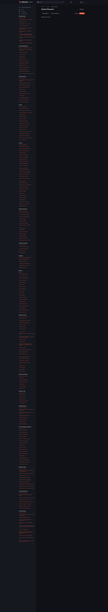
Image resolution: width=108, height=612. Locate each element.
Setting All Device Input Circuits (24, 148)
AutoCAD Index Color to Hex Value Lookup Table (26, 334)
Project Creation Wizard (23, 430)
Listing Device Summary (23, 161)
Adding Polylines (22, 371)
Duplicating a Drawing (23, 65)
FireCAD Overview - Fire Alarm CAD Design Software (25, 28)
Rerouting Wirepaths (22, 220)
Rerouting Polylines (22, 218)
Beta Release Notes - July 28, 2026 (25, 19)
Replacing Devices (22, 152)
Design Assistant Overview (24, 259)
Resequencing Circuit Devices (24, 133)
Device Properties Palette (23, 163)
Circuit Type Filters (22, 326)
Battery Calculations (22, 286)
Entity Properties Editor (23, 442)
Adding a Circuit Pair (22, 129)
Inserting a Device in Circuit (24, 125)
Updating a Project (22, 58)
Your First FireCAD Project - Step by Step (26, 473)
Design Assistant (22, 455)
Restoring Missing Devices (23, 69)
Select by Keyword (22, 318)
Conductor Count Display (23, 231)
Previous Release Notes (23, 25)
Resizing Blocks (22, 89)
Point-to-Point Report (23, 280)
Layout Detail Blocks (22, 91)
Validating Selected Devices (24, 265)
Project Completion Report (23, 305)
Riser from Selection (22, 386)
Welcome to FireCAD (22, 21)
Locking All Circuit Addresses (24, 169)
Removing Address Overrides (24, 178)
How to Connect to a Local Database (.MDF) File (25, 50)
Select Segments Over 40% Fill (24, 320)
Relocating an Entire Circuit (24, 123)
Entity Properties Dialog (23, 182)
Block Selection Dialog (23, 449)
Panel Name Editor (22, 447)
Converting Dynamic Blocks (24, 358)
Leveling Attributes (22, 347)
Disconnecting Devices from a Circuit (25, 112)
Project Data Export (22, 288)
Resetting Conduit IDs (23, 419)
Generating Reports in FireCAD (24, 477)
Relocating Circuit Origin (23, 120)
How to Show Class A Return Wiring (25, 137)
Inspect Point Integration (23, 165)
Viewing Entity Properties (23, 154)
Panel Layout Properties (23, 379)
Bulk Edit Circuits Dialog (23, 434)
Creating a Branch (22, 114)
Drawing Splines (22, 369)
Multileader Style (22, 341)
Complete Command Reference (24, 508)
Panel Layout (21, 377)
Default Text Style (22, 339)
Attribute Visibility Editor (23, 464)
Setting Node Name (22, 195)
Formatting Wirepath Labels (24, 246)
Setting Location (22, 193)
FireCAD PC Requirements (23, 529)
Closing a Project (22, 56)
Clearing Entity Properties (23, 189)
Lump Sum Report (22, 282)
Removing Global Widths (23, 351)
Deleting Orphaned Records (24, 415)
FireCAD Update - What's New (24, 23)
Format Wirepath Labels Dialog (24, 461)
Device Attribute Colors (23, 353)
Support (42, 6)
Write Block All (21, 95)
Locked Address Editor (23, 457)
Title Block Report (22, 301)
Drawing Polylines (22, 367)
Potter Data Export (22, 307)
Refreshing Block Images (23, 99)
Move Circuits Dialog (22, 436)
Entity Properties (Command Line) (25, 184)
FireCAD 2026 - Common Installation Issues (25, 523)
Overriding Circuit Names (23, 108)
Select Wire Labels (22, 324)
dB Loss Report (22, 284)
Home (22, 9)
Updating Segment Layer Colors (24, 240)
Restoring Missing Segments (24, 71)
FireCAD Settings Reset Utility (24, 517)
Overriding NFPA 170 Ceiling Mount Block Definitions (26, 80)
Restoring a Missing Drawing (24, 67)
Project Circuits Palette (23, 453)
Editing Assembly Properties (24, 150)
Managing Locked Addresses (24, 174)
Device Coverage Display (23, 156)
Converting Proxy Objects (23, 360)
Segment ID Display (22, 235)
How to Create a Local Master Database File (26, 538)
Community (23, 11)
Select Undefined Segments (24, 322)
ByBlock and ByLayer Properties (25, 349)
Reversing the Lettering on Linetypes (25, 535)
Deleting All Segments (23, 423)
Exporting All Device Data (23, 309)
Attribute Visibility (22, 396)
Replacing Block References (24, 87)
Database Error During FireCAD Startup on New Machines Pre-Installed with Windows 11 (26, 526)
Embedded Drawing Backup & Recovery (26, 73)
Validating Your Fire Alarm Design (25, 479)
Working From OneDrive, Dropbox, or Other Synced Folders (26, 515)
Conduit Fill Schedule (23, 297)
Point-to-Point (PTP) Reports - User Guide (26, 497)
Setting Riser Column (23, 197)
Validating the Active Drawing (24, 263)
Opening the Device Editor (23, 101)
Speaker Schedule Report (23, 278)
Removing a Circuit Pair (23, 127)
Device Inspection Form (23, 276)
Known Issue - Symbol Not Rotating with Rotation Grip (26, 410)
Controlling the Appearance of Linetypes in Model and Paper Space (26, 337)
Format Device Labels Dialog (24, 459)
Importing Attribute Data (23, 400)
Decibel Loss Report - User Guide (25, 503)
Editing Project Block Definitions (24, 82)
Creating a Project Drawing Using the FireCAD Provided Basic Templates (25, 34)
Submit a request (24, 13)
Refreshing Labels (22, 250)
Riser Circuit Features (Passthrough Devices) (25, 495)
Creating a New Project (23, 52)
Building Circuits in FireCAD (24, 475)
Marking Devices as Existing (24, 203)
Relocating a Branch (22, 116)
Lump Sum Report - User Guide (24, 499)
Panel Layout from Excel (23, 381)
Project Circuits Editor (23, 451)
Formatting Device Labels (23, 248)
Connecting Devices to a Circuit (24, 110)
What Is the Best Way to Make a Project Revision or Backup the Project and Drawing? (26, 532)
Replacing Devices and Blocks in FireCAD (26, 486)
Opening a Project (22, 54)
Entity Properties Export (23, 303)
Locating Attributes (22, 403)
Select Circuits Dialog (23, 432)
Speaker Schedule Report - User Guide (26, 501)
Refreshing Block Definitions (24, 97)
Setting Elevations (22, 199)
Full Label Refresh (22, 252)
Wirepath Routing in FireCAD (24, 481)
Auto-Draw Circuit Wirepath (24, 214)
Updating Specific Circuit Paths (24, 225)
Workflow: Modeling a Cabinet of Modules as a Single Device (26, 471)
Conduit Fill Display (22, 233)
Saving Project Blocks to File (24, 93)
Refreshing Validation (23, 261)
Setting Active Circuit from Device (25, 131)
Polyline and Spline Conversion (24, 362)
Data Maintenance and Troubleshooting (26, 488)
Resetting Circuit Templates (24, 135)
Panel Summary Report (23, 299)
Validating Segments (22, 267)
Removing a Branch (22, 118)
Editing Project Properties (23, 60)
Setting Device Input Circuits (24, 146)
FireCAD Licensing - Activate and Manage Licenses (26, 37)
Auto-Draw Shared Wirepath (24, 216)
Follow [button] (81, 13)
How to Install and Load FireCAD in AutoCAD (25, 31)
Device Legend (22, 290)
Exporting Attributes (22, 398)
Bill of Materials (22, 295)
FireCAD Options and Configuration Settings (25, 40)
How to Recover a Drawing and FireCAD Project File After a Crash (26, 541)
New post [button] (82, 9)
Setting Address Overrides (23, 176)
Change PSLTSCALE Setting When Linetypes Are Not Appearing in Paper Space (26, 344)
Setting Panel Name (22, 191)
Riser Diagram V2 (22, 388)
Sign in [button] (81, 2)
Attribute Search (22, 394)
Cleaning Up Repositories (23, 417)
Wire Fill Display (22, 229)
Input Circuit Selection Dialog (24, 438)
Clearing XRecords (22, 421)
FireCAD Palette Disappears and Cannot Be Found (26, 413)
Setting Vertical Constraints (24, 201)
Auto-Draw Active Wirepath (24, 212)
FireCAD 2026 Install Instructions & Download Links (25, 520)
